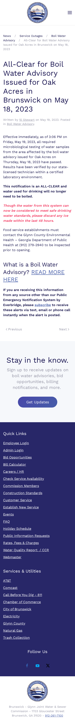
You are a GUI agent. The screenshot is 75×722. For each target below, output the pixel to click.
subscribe (43, 305)
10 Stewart (27, 119)
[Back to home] (37, 12)
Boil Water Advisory (20, 124)
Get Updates (37, 402)
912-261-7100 (54, 715)
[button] (70, 12)
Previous (15, 329)
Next (63, 329)
